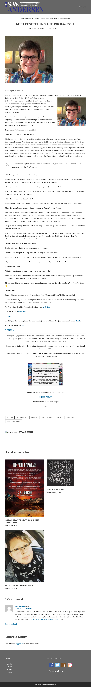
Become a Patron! (56, 671)
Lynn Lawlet (20, 606)
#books (10, 417)
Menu (83, 7)
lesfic (42, 19)
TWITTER (9, 316)
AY (50, 397)
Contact (10, 672)
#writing (70, 417)
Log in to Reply (11, 624)
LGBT (47, 19)
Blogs (9, 667)
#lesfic (60, 417)
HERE (77, 321)
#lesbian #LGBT (47, 417)
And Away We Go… (57, 489)
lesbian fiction (33, 19)
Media (9, 670)
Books (9, 664)
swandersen (55, 28)
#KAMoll (34, 417)
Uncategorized (64, 19)
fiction (24, 19)
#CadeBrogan (22, 417)
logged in (19, 644)
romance (53, 19)
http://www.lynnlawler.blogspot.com (44, 620)
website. (46, 307)
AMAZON (22, 312)
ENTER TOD (44, 397)
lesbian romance (13, 421)
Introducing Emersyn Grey (19, 585)
